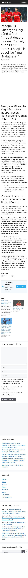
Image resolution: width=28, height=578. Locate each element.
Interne (4, 479)
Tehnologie (5, 494)
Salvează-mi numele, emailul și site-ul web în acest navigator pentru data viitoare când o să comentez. (13, 381)
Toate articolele (7, 497)
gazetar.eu (6, 2)
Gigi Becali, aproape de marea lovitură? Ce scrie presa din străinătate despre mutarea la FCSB (13, 445)
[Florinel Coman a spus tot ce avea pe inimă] (18, 303)
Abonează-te (21, 287)
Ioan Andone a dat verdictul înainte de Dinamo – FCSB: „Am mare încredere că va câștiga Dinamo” (13, 460)
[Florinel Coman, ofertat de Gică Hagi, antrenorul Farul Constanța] (7, 308)
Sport (4, 492)
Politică (4, 484)
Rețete (4, 487)
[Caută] (24, 552)
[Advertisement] (14, 89)
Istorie (4, 482)
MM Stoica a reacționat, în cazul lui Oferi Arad (14, 537)
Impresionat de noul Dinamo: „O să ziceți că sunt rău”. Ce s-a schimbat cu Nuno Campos (14, 511)
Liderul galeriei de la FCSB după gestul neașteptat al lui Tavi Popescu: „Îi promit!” (13, 528)
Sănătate (5, 489)
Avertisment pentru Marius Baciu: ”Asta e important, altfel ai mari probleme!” (13, 518)
